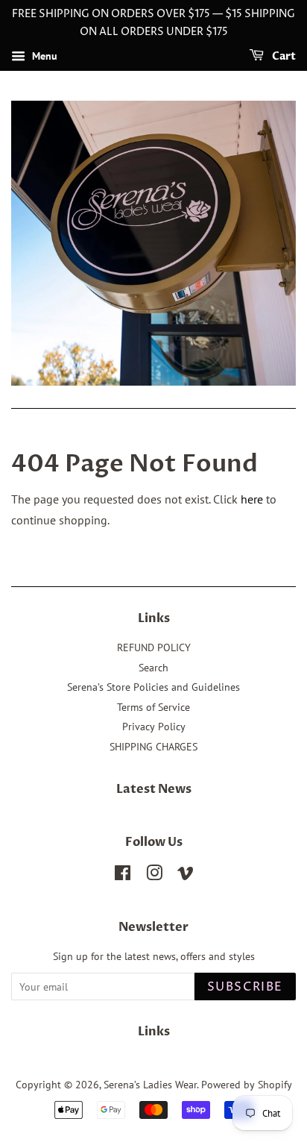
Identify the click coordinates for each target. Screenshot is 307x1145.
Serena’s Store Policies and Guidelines (153, 687)
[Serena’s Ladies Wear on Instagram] (154, 875)
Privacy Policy (154, 726)
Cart (283, 56)
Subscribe (245, 987)
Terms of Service (153, 707)
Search (153, 667)
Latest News (154, 789)
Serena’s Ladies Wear (150, 1084)
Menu (43, 56)
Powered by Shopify (246, 1084)
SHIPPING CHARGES (153, 746)
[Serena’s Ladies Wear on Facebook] (122, 875)
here (252, 499)
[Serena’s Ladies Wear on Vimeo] (185, 875)
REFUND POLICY (154, 647)
